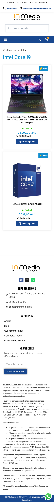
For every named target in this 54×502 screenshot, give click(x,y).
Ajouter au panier (27, 141)
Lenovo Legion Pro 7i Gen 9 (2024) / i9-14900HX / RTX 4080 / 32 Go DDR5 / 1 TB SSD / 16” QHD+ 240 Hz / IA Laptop (27, 119)
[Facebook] (21, 280)
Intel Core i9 (17, 57)
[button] (5, 39)
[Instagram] (27, 280)
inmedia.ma (27, 500)
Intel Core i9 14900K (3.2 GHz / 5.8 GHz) (27, 204)
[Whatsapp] (33, 280)
